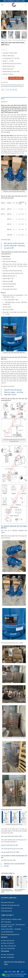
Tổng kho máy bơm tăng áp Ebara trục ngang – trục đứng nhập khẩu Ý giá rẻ (13, 392)
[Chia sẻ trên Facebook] (5, 89)
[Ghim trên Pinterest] (13, 89)
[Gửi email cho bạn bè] (10, 89)
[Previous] (3, 20)
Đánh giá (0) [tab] (4, 101)
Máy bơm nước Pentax (6, 40)
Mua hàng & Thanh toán (7, 902)
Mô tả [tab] (2, 98)
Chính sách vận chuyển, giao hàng (10, 905)
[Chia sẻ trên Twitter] (8, 89)
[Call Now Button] (3, 974)
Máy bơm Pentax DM (18, 86)
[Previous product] (5, 50)
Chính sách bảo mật (6, 911)
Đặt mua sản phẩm (16, 78)
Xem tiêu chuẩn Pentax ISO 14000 (10, 852)
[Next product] (2, 50)
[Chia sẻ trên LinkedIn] (16, 89)
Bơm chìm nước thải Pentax (19, 40)
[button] (2, 5)
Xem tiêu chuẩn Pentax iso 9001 (9, 845)
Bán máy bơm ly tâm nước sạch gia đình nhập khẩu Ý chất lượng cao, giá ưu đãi (14, 245)
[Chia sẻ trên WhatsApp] (2, 89)
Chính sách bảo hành (6, 908)
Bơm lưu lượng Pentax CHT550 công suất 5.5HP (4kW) (7, 891)
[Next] (24, 20)
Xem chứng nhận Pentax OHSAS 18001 (11, 836)
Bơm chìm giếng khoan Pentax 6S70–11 (20, 890)
